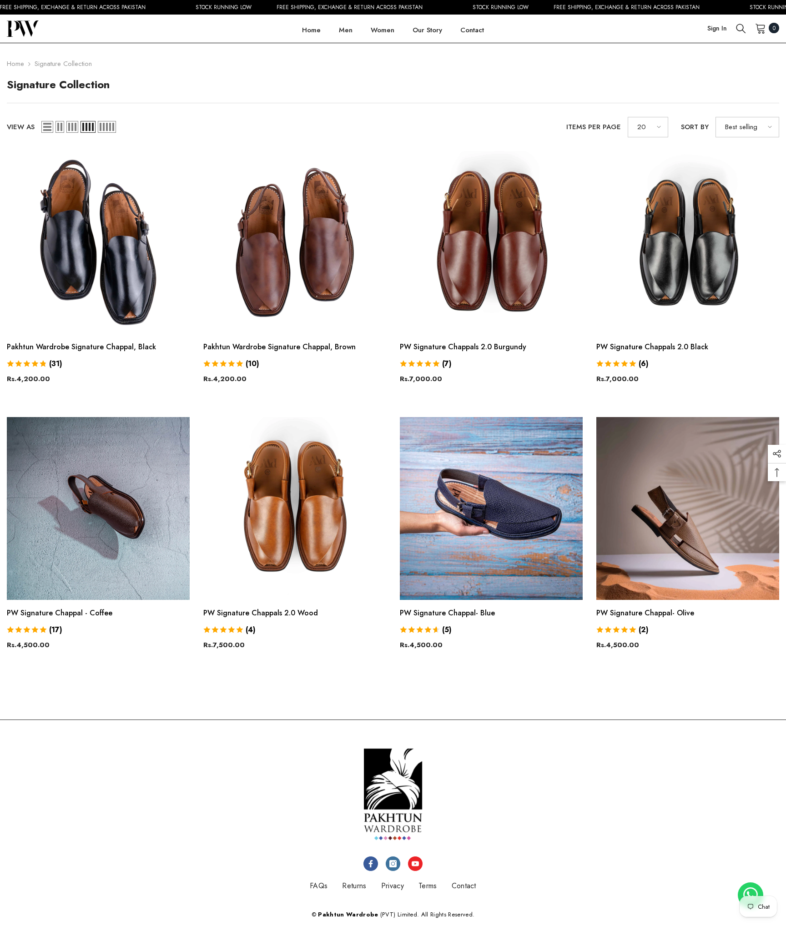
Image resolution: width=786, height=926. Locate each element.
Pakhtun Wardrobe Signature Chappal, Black (81, 347)
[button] (47, 127)
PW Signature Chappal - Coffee (59, 613)
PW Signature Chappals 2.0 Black (652, 347)
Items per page (593, 126)
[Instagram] (393, 863)
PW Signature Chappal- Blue (447, 613)
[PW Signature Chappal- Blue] (491, 508)
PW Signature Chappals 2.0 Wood (260, 613)
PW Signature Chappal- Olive (645, 613)
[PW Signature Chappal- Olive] (687, 508)
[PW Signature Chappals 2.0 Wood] (294, 508)
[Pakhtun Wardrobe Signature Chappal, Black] (98, 242)
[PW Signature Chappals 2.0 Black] (687, 242)
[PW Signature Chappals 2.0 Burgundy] (491, 242)
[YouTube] (415, 863)
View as (21, 126)
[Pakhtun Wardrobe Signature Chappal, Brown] (294, 242)
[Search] (741, 28)
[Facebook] (370, 863)
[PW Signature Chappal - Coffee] (98, 508)
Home (15, 63)
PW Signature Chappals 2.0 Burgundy (463, 347)
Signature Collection (63, 64)
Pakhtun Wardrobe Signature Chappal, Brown (279, 347)
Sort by (695, 126)
